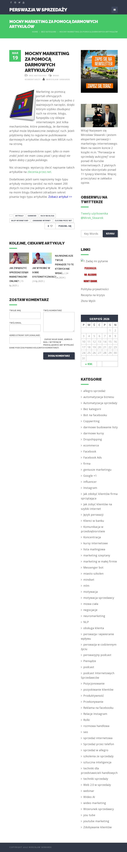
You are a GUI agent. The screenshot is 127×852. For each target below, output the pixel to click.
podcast (88, 667)
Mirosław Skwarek (58, 79)
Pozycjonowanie (94, 683)
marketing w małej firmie (100, 561)
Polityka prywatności (95, 289)
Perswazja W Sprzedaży (38, 9)
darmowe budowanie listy (100, 427)
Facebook (89, 451)
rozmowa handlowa (96, 726)
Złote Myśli (88, 301)
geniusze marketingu (97, 469)
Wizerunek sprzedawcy (98, 809)
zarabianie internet (42, 220)
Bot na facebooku (95, 415)
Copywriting (91, 421)
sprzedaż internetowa (97, 738)
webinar (88, 791)
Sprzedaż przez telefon (98, 744)
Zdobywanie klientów (97, 827)
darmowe (32, 216)
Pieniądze (89, 661)
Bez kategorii (48, 32)
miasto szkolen (93, 573)
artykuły (19, 216)
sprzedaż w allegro (95, 750)
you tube (89, 815)
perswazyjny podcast (97, 655)
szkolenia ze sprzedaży (98, 756)
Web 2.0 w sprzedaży (97, 785)
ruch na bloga (47, 216)
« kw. (89, 364)
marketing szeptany (96, 555)
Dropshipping (92, 439)
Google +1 (90, 475)
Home (35, 32)
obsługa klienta (93, 628)
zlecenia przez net (63, 220)
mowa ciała (90, 604)
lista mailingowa (94, 549)
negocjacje (90, 610)
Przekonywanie (93, 702)
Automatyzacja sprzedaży (100, 403)
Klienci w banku (93, 521)
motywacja (90, 592)
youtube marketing (96, 821)
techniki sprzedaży (95, 779)
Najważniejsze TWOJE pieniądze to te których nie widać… (64, 264)
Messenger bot (93, 567)
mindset (88, 579)
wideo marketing (94, 803)
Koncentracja (92, 537)
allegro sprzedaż (94, 391)
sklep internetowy (19, 220)
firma (86, 463)
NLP (86, 622)
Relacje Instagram (95, 714)
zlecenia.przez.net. (39, 172)
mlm (86, 585)
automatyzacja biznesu (98, 397)
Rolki (86, 720)
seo (85, 732)
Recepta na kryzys (93, 295)
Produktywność (93, 695)
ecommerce (91, 445)
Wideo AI (89, 797)
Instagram (90, 488)
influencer (90, 482)
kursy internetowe (95, 543)
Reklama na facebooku (98, 708)
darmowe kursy (93, 433)
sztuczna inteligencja (97, 762)
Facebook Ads (92, 457)
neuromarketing (94, 616)
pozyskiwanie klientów (98, 689)
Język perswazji (93, 514)
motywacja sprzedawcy (98, 598)
